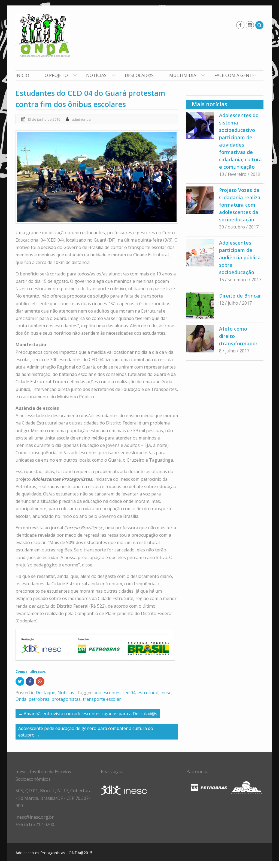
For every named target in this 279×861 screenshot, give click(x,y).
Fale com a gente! (235, 75)
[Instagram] (250, 25)
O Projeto (56, 75)
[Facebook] (240, 25)
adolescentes (107, 693)
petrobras (39, 699)
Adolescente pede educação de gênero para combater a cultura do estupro (85, 731)
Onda (21, 699)
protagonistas (66, 699)
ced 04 (129, 693)
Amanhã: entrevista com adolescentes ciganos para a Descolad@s (87, 714)
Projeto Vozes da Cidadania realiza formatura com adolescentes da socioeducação (239, 205)
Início (22, 75)
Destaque (45, 693)
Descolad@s (139, 75)
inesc (165, 693)
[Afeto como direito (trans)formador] (200, 338)
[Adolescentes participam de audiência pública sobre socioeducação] (200, 252)
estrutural (148, 693)
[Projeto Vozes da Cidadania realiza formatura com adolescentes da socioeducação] (200, 200)
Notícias (96, 75)
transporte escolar (102, 699)
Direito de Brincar (240, 295)
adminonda (81, 119)
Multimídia (182, 75)
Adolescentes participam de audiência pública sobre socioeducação (240, 257)
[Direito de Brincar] (200, 305)
